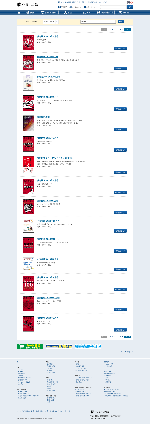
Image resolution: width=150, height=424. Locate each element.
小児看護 (20, 369)
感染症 (49, 388)
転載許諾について (110, 391)
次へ (127, 29)
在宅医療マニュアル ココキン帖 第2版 (55, 158)
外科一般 (49, 380)
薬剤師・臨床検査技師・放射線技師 (28, 396)
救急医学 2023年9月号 (47, 318)
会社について (76, 7)
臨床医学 (49, 386)
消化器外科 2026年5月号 (48, 77)
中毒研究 (20, 375)
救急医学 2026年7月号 (47, 56)
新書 (77, 364)
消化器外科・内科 (52, 382)
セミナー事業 (109, 364)
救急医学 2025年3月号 (47, 180)
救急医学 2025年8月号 (47, 138)
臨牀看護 (20, 384)
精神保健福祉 (51, 398)
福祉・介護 (50, 400)
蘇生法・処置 (22, 398)
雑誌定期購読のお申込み (83, 394)
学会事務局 (108, 366)
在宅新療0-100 (22, 380)
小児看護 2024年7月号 (47, 259)
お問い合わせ (91, 7)
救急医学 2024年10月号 (48, 239)
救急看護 (49, 370)
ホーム (19, 12)
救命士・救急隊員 (23, 394)
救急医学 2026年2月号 (47, 97)
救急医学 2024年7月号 (47, 277)
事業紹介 (64, 7)
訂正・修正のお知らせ (82, 380)
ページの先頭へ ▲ (126, 352)
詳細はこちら (121, 48)
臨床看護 (49, 364)
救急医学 (20, 371)
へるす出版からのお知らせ (84, 378)
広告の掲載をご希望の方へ (113, 394)
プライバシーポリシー (112, 389)
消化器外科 (21, 373)
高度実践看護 (43, 117)
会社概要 (108, 375)
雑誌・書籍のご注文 (82, 391)
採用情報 (108, 382)
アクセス (108, 380)
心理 (48, 402)
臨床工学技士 (80, 366)
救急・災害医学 (22, 391)
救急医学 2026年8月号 (47, 36)
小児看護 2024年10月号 (48, 221)
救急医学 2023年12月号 (48, 297)
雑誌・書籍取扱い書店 (82, 396)
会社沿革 (108, 378)
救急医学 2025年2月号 (47, 200)
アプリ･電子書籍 (81, 368)
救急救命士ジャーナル (24, 378)
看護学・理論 (51, 366)
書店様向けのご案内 (82, 370)
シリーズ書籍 (51, 372)
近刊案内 (79, 382)
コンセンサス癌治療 (24, 382)
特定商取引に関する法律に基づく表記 (116, 396)
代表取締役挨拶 (110, 373)
